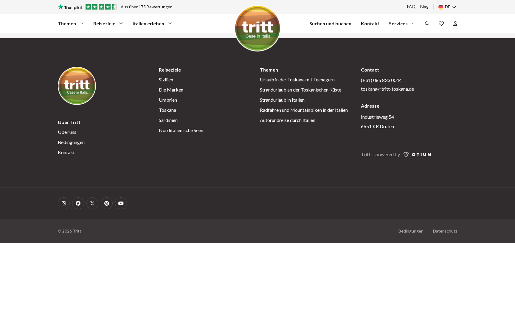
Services (399, 25)
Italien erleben (148, 25)
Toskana (167, 110)
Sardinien (168, 120)
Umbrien (168, 100)
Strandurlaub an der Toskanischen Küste (300, 89)
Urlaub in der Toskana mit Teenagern (297, 79)
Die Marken (171, 89)
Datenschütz (445, 230)
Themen (68, 25)
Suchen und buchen (330, 23)
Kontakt (370, 23)
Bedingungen (71, 142)
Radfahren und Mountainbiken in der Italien (304, 110)
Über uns (67, 132)
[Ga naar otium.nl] (417, 154)
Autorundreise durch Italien (287, 120)
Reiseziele (104, 25)
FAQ (411, 6)
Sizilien (166, 79)
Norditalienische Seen (181, 130)
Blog (424, 6)
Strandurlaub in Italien (282, 100)
